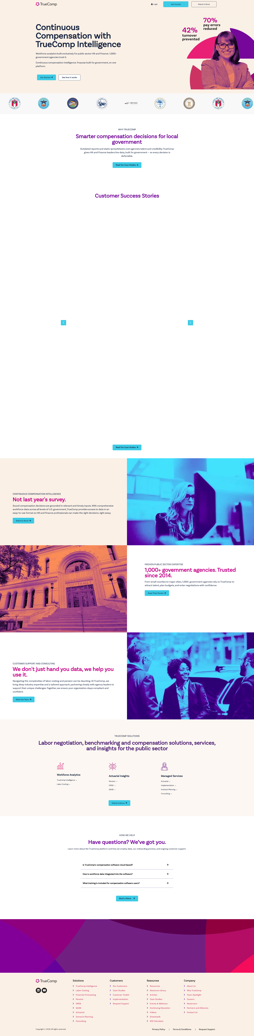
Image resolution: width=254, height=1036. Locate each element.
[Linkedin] (38, 990)
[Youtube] (44, 990)
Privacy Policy (159, 1029)
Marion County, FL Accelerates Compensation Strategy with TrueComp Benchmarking (126, 245)
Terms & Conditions (182, 1029)
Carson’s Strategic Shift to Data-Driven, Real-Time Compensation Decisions (119, 419)
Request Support (207, 1029)
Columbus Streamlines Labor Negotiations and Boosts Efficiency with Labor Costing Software (125, 360)
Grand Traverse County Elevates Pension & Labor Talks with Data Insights (117, 302)
